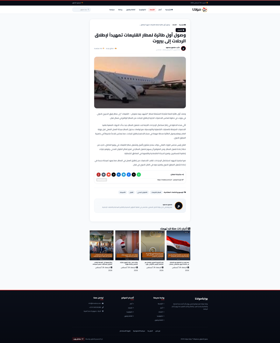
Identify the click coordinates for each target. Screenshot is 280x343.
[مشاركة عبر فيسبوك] (129, 174)
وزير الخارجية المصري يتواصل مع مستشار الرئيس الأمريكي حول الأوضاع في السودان (154, 264)
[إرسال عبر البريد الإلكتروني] (109, 174)
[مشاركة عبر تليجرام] (124, 174)
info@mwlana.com (94, 303)
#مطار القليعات (156, 192)
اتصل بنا (150, 330)
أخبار (161, 308)
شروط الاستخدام (125, 330)
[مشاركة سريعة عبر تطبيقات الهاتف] (98, 174)
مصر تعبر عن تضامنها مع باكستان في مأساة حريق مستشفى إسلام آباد (179, 264)
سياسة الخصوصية (139, 330)
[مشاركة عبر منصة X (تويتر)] (134, 174)
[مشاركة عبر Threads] (114, 174)
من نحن (157, 330)
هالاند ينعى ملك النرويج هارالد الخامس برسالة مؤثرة (129, 263)
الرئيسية (181, 25)
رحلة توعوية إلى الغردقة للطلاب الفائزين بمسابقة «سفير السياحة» (102, 263)
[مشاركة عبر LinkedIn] (119, 174)
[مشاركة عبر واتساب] (139, 174)
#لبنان (131, 192)
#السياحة (122, 192)
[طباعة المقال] (104, 174)
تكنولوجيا (160, 316)
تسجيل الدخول (76, 3)
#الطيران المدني (142, 192)
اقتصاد (174, 25)
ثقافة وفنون (159, 320)
